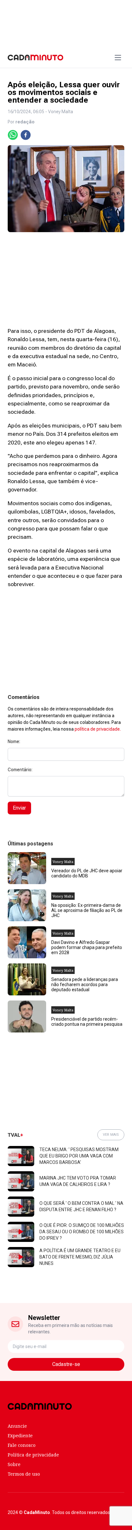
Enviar (19, 808)
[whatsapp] (13, 135)
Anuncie (17, 1426)
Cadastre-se (66, 1364)
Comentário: (20, 769)
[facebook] (26, 135)
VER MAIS (111, 1135)
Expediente (20, 1435)
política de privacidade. (98, 729)
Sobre (14, 1464)
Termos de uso (24, 1474)
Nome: (14, 741)
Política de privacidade (33, 1455)
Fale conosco (22, 1445)
